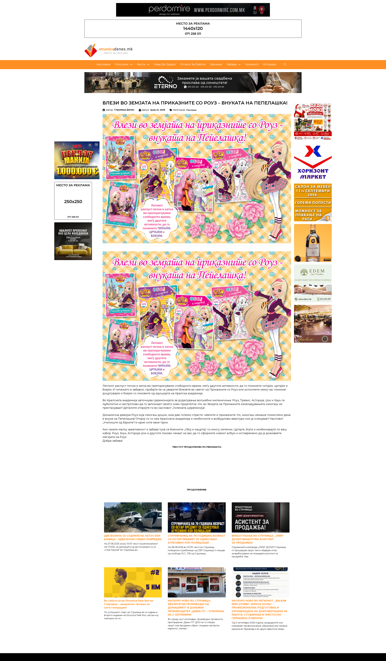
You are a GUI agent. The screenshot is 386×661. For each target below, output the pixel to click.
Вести (141, 64)
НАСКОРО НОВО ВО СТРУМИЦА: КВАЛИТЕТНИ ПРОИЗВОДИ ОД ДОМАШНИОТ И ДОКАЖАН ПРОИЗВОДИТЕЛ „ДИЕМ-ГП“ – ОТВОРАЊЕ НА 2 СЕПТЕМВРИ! (196, 607)
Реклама (191, 110)
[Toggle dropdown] (131, 64)
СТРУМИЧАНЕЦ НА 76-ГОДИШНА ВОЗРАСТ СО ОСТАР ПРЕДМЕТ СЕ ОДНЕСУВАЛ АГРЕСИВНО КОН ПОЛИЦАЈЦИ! (196, 539)
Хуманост (252, 64)
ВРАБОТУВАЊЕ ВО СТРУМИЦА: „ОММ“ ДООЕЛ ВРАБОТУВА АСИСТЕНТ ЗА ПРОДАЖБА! (258, 539)
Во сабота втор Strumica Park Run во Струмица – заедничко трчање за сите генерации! (128, 604)
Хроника (216, 64)
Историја (269, 64)
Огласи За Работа (193, 64)
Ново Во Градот (165, 64)
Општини (121, 64)
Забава (232, 64)
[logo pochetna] (108, 50)
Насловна (103, 64)
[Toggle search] (285, 65)
